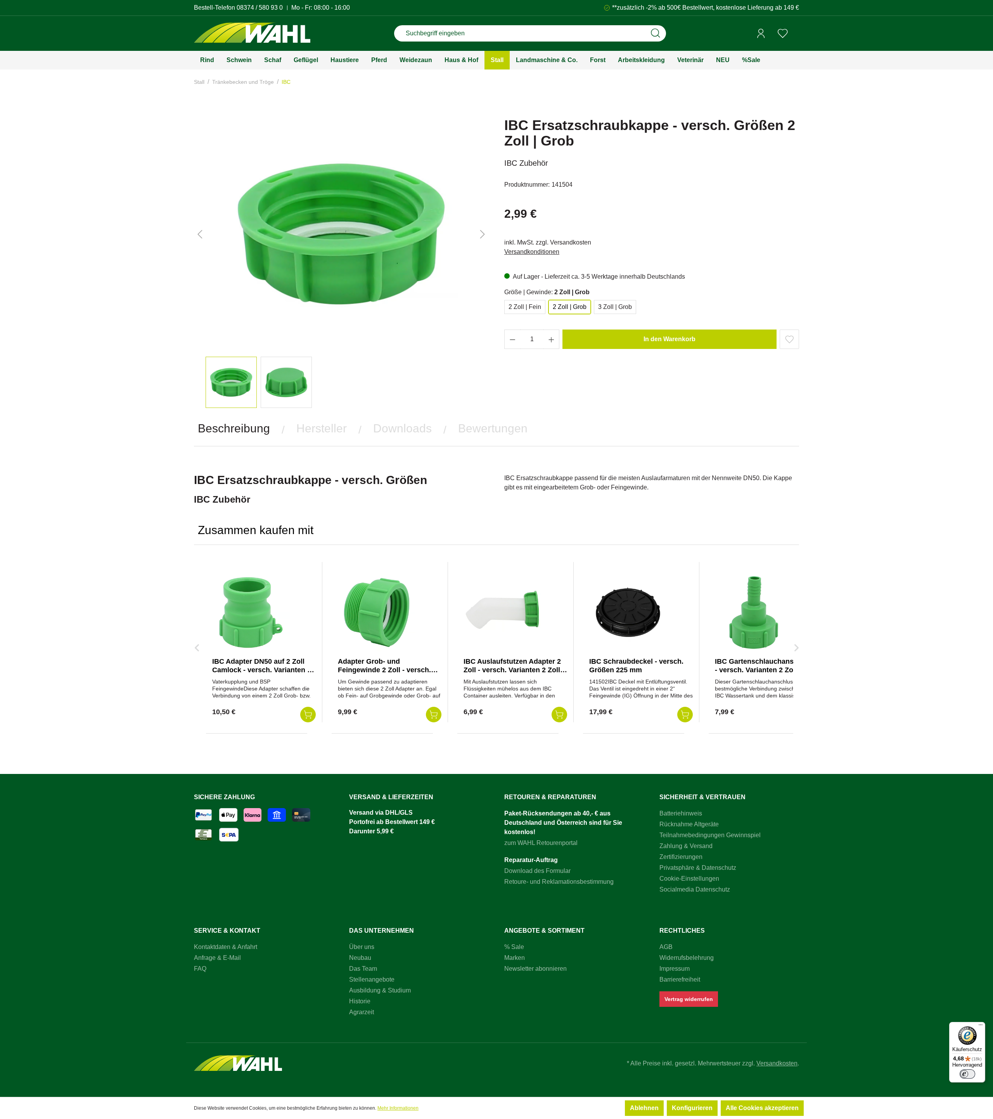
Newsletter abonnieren (535, 968)
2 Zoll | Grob (569, 307)
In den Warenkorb (669, 339)
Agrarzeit (361, 1012)
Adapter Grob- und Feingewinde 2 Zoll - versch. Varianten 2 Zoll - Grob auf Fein (389, 670)
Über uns (361, 947)
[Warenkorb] (796, 34)
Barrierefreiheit (679, 979)
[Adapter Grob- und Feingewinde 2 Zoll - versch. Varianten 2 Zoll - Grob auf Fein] (376, 612)
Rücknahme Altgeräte (689, 824)
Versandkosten (777, 1063)
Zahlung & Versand (686, 846)
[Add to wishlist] (789, 339)
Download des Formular (537, 870)
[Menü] (980, 1026)
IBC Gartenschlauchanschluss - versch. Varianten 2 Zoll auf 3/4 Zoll (765, 670)
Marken (514, 957)
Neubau (360, 957)
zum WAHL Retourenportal (541, 843)
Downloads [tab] (402, 428)
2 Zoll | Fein (525, 307)
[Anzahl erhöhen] (551, 339)
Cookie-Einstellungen (689, 878)
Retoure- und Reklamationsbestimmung (559, 881)
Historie (359, 1001)
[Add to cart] (308, 714)
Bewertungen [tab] (493, 428)
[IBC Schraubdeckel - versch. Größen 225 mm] (628, 612)
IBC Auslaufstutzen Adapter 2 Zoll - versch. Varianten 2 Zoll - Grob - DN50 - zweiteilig (514, 670)
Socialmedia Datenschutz (694, 889)
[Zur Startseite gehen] (252, 34)
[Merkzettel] (783, 33)
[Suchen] (655, 33)
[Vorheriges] (200, 234)
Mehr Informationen (398, 1108)
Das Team (363, 968)
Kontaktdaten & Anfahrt (225, 947)
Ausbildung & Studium (380, 990)
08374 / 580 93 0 (260, 7)
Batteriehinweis (680, 813)
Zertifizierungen (680, 857)
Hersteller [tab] (321, 428)
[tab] (234, 428)
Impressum (674, 968)
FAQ (200, 968)
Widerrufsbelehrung (686, 957)
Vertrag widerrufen (688, 999)
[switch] (967, 1074)
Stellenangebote (371, 979)
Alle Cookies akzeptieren (762, 1108)
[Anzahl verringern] (512, 339)
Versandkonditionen (531, 251)
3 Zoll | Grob (615, 307)
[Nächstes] (482, 234)
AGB (666, 947)
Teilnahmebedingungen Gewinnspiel (710, 835)
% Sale (514, 947)
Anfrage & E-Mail (217, 957)
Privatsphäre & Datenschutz (697, 867)
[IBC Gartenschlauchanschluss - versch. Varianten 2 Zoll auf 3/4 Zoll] (753, 612)
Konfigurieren (692, 1108)
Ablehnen (644, 1108)
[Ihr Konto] (761, 33)
